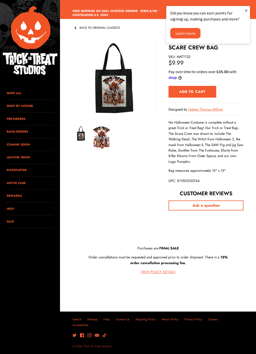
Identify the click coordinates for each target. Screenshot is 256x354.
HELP (10, 208)
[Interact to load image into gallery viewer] (81, 133)
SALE (10, 221)
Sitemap (92, 319)
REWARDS (14, 195)
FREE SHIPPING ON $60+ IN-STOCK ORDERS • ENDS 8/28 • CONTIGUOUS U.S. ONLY (115, 13)
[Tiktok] (104, 336)
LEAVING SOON (18, 157)
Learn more (185, 33)
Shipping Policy (146, 319)
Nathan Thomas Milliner (205, 109)
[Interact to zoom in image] (114, 78)
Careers (213, 319)
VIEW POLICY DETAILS (158, 271)
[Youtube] (97, 336)
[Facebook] (82, 336)
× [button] (246, 10)
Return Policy (170, 319)
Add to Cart (192, 91)
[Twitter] (74, 336)
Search (76, 319)
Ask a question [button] (206, 205)
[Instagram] (90, 336)
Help (107, 319)
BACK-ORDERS (17, 131)
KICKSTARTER (17, 170)
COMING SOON (18, 144)
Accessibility (80, 325)
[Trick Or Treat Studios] (30, 41)
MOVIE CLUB (16, 183)
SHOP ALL (14, 93)
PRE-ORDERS (16, 119)
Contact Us (123, 319)
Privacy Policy (193, 319)
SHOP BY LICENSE (20, 106)
